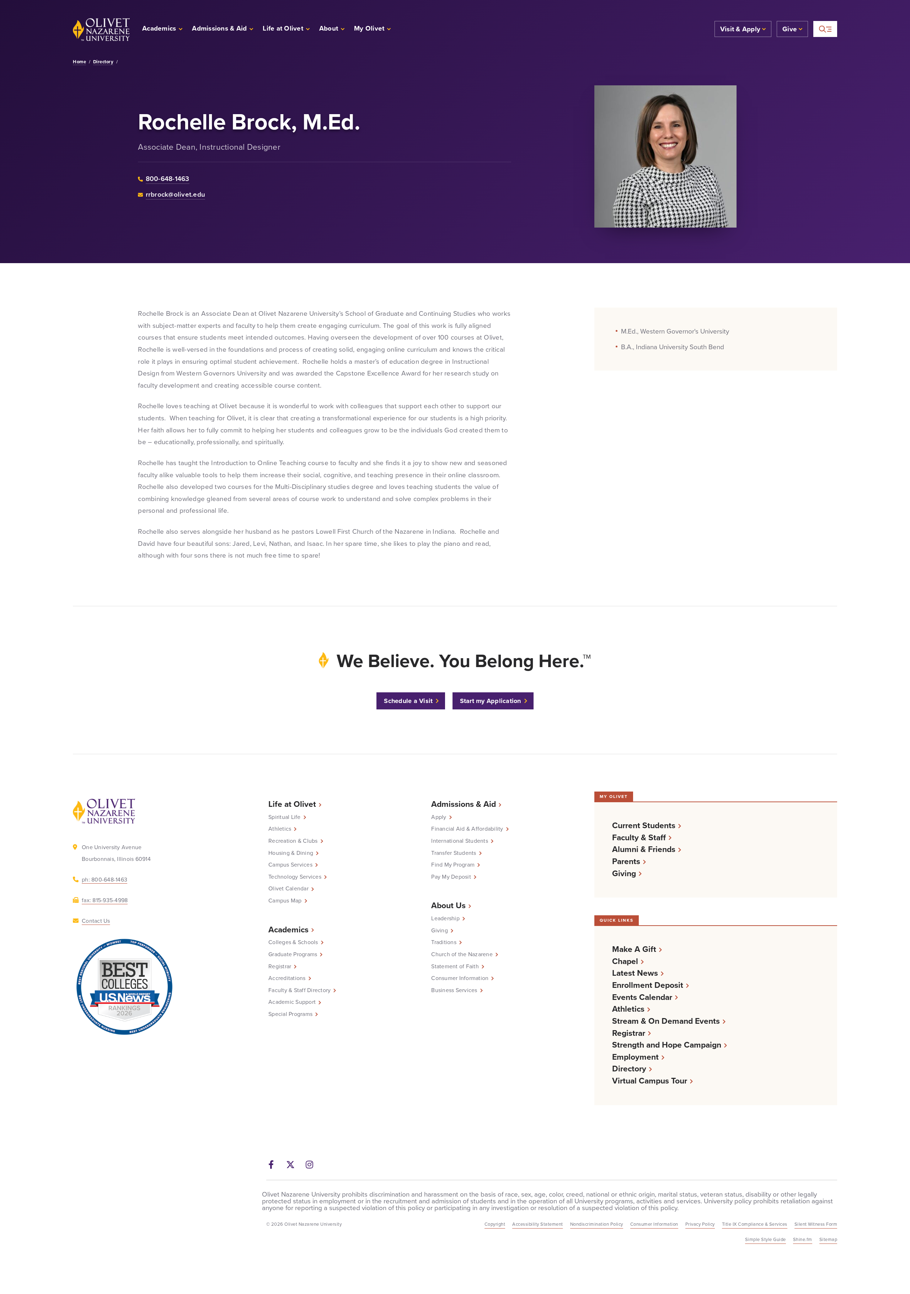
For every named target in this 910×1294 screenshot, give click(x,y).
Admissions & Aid (463, 804)
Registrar (279, 966)
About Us (448, 905)
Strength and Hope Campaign (666, 1044)
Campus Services (290, 864)
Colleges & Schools (293, 942)
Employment (635, 1057)
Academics (288, 929)
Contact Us (96, 921)
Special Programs (290, 1014)
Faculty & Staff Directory (299, 990)
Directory (103, 62)
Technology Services (294, 876)
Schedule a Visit (408, 700)
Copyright (495, 1224)
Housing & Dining (290, 853)
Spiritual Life (284, 817)
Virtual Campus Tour (649, 1080)
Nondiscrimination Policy (596, 1224)
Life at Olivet (292, 804)
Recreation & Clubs (293, 841)
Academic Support (292, 1002)
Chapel (625, 961)
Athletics (279, 828)
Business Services (454, 990)
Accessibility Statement (537, 1224)
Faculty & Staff (639, 837)
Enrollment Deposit (647, 985)
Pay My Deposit (451, 876)
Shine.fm (802, 1239)
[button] (372, 29)
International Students (459, 841)
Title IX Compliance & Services (754, 1224)
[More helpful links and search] (825, 29)
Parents (626, 861)
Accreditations (287, 978)
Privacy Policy (700, 1224)
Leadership (445, 918)
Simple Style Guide (765, 1239)
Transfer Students (453, 853)
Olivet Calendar (288, 888)
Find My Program (453, 864)
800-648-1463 (167, 179)
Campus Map (285, 900)
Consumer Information (459, 978)
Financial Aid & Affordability (467, 828)
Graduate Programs (292, 954)
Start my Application (490, 700)
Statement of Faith (455, 966)
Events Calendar (642, 997)
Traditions (443, 942)
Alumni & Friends (643, 849)
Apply (438, 817)
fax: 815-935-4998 (105, 900)
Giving (439, 930)
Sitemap (828, 1239)
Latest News (635, 973)
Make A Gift (634, 949)
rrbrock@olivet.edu (175, 194)
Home (79, 62)
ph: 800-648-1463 (104, 879)
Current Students (643, 825)
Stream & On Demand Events (666, 1021)
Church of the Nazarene (462, 954)
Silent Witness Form (815, 1224)
